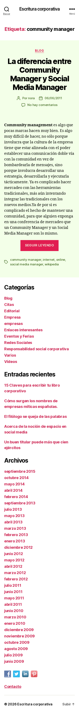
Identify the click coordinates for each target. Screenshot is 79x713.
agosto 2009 (16, 648)
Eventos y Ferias (19, 336)
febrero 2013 (16, 534)
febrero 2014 (16, 496)
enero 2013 (14, 541)
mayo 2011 (14, 598)
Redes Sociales (18, 342)
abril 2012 (13, 566)
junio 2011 (13, 591)
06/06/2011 (53, 98)
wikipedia (52, 264)
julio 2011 (12, 585)
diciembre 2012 (18, 547)
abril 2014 (13, 490)
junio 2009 (14, 661)
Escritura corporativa (39, 9)
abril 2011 (13, 604)
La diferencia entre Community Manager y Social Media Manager (39, 74)
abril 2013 (13, 522)
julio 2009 (13, 655)
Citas (9, 304)
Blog (39, 50)
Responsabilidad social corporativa (36, 349)
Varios (10, 355)
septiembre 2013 (19, 503)
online (60, 260)
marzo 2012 (15, 572)
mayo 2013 (14, 515)
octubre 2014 (16, 477)
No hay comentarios (42, 105)
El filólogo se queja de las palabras (35, 416)
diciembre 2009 (19, 629)
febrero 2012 (16, 579)
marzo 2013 (15, 528)
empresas (13, 323)
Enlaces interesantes (23, 330)
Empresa (12, 317)
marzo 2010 (15, 617)
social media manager (26, 264)
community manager (25, 260)
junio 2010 (13, 610)
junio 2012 (13, 553)
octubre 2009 (16, 642)
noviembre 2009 (19, 636)
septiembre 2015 (19, 471)
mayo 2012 (14, 560)
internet (49, 260)
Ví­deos (10, 361)
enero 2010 (14, 623)
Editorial (12, 311)
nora (31, 98)
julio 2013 (13, 509)
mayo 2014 (14, 484)
